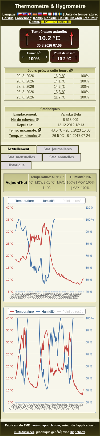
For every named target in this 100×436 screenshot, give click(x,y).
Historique (16, 165)
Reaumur (90, 18)
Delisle (63, 18)
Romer (34, 22)
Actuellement (18, 149)
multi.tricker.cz (24, 432)
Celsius (8, 18)
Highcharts (77, 432)
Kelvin (38, 18)
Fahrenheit (23, 18)
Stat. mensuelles (21, 157)
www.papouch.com (46, 425)
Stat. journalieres (57, 149)
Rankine (50, 18)
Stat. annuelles (61, 157)
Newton (76, 18)
